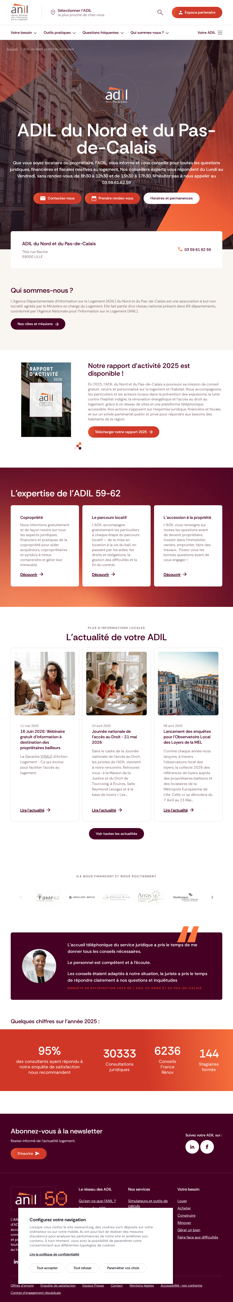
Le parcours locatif (109, 517)
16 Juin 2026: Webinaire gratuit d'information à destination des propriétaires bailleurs (42, 739)
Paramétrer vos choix (123, 1268)
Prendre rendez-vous (116, 198)
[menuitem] (210, 32)
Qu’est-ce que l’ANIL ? (97, 1201)
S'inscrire (25, 1153)
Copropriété (31, 517)
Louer (182, 1201)
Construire (186, 1215)
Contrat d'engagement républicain (36, 1293)
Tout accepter (47, 1268)
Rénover (184, 1222)
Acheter (184, 1208)
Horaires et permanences (171, 198)
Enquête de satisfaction (58, 1285)
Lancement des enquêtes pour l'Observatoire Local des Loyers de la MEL (187, 737)
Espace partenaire (200, 12)
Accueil (12, 49)
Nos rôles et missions (35, 323)
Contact (117, 1285)
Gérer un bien (188, 1230)
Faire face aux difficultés (197, 1237)
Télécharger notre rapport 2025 (121, 431)
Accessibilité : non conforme (181, 1285)
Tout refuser (82, 1268)
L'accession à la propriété (187, 517)
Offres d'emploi (22, 1285)
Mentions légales (141, 1285)
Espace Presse (93, 1285)
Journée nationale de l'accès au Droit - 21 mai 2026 (114, 737)
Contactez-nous (61, 198)
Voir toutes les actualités (116, 833)
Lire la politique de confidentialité (54, 1254)
